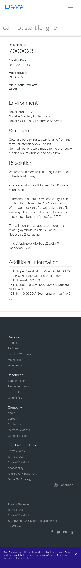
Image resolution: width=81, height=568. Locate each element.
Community (15, 397)
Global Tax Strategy (19, 479)
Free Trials (14, 392)
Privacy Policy (16, 451)
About (11, 413)
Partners (13, 348)
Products (13, 342)
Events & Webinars (19, 354)
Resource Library (18, 386)
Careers (13, 418)
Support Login (16, 380)
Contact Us (15, 424)
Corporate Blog (17, 435)
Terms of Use (16, 456)
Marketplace (15, 359)
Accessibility (15, 468)
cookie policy (13, 558)
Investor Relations (19, 430)
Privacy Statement (19, 504)
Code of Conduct (18, 462)
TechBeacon (15, 365)
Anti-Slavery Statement (22, 473)
